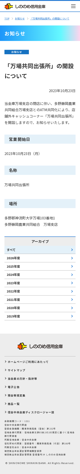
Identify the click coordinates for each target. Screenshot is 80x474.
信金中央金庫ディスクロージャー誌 (31, 412)
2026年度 (13, 258)
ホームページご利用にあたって (28, 362)
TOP (6, 18)
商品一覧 (14, 404)
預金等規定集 (16, 395)
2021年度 (13, 299)
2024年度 (13, 274)
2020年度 (13, 308)
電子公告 (14, 387)
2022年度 (13, 291)
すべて (11, 250)
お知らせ (20, 18)
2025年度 (13, 266)
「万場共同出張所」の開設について (49, 18)
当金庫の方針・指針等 (22, 378)
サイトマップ (16, 370)
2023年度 (13, 283)
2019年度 (13, 316)
